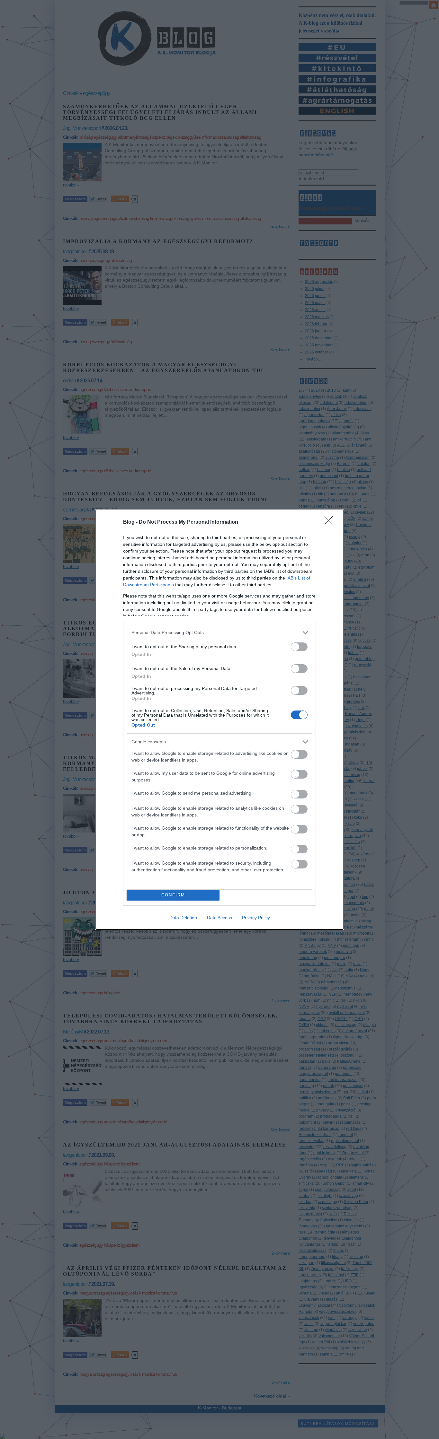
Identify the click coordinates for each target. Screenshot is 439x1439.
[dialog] (219, 719)
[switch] (299, 646)
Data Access (219, 917)
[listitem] (219, 632)
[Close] (331, 522)
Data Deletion (183, 917)
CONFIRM (173, 895)
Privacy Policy (256, 917)
